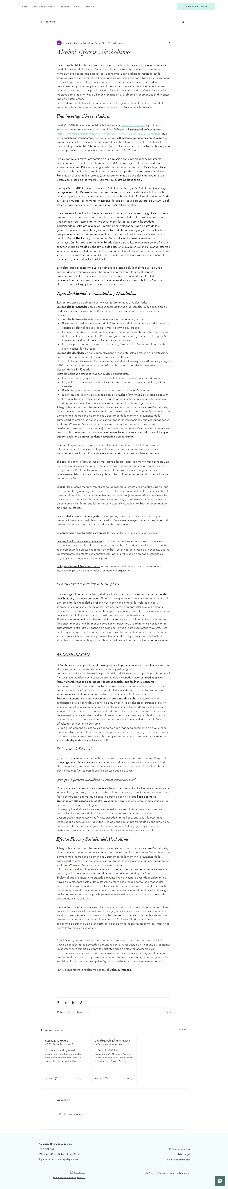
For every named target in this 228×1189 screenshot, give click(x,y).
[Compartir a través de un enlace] (80, 1002)
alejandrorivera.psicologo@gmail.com (59, 1159)
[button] (182, 21)
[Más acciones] (169, 43)
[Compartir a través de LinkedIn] (73, 1002)
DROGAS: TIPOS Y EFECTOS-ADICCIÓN (59, 1042)
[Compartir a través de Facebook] (58, 1002)
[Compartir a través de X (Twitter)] (65, 1002)
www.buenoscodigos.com (71, 1177)
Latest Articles (48, 21)
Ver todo (183, 1029)
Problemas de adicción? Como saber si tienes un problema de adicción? (112, 1042)
